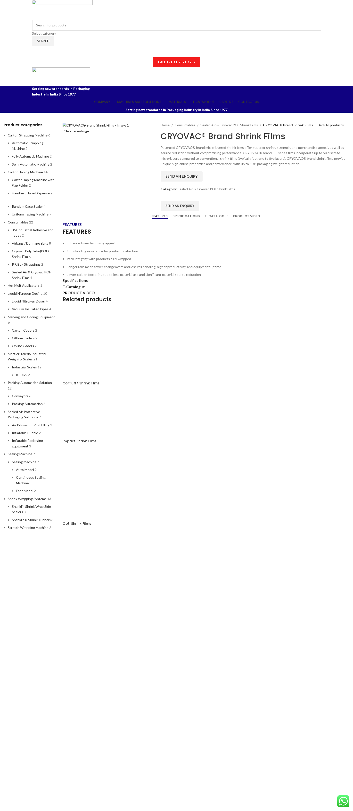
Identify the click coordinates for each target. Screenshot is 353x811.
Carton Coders (23, 330)
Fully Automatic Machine (30, 156)
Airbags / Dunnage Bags (30, 243)
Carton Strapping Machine (28, 135)
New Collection (43, 648)
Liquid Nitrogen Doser (28, 301)
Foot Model (24, 491)
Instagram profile (45, 640)
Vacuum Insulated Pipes (30, 309)
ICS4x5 (21, 375)
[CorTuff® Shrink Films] (99, 344)
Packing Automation (27, 404)
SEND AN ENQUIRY (181, 176)
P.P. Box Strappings (26, 264)
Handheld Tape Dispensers (32, 193)
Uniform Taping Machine (30, 214)
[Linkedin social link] (186, 51)
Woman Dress (42, 656)
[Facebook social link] (167, 51)
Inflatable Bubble (25, 433)
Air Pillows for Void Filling (30, 425)
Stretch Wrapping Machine (28, 527)
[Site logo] (62, 9)
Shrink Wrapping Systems (27, 499)
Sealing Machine (20, 454)
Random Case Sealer (27, 206)
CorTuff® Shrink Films (81, 383)
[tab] (160, 216)
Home (165, 125)
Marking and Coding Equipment (31, 317)
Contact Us (40, 664)
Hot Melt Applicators (24, 285)
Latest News (41, 672)
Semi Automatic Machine (30, 164)
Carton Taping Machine (25, 172)
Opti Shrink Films (77, 523)
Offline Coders (23, 338)
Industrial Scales (24, 367)
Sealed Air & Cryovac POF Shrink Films (229, 125)
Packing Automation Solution (30, 383)
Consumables (18, 222)
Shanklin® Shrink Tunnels (31, 520)
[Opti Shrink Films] (99, 485)
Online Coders (23, 346)
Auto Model (25, 470)
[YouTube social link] (176, 51)
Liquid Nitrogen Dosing (25, 293)
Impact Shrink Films (80, 441)
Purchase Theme (44, 680)
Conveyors (20, 396)
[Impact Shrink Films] (87, 414)
